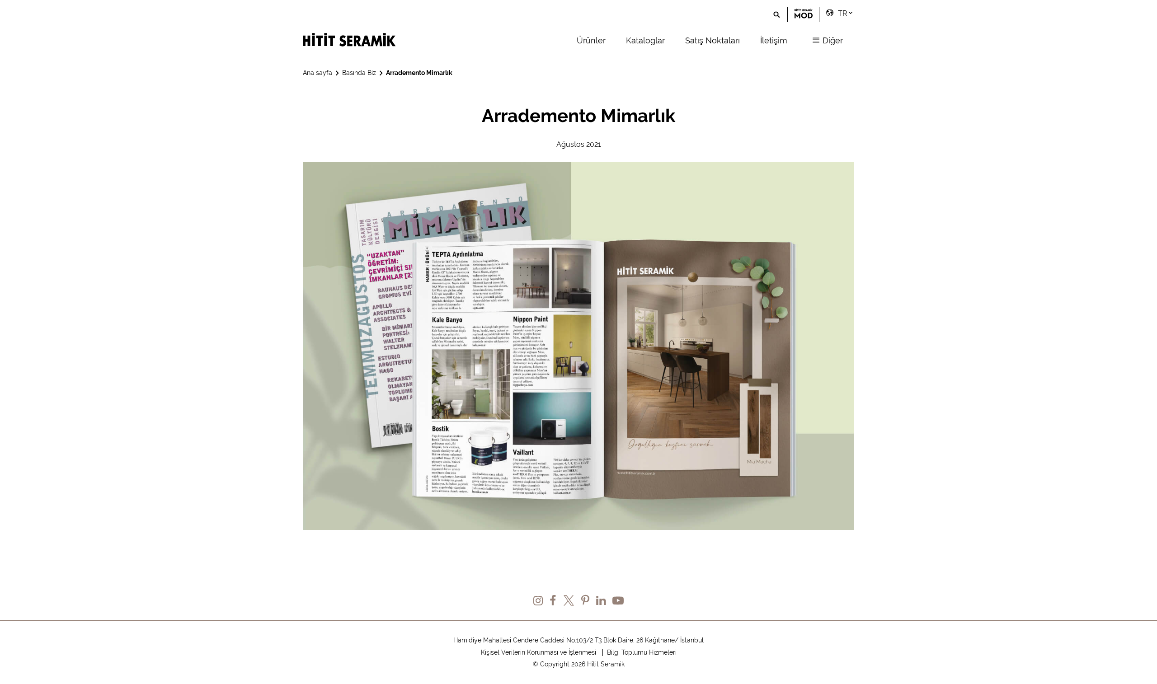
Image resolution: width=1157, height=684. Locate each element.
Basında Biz (359, 72)
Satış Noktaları (712, 40)
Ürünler (591, 40)
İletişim (773, 40)
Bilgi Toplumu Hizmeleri (642, 652)
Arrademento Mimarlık (419, 72)
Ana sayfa (317, 72)
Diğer (831, 40)
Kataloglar (645, 40)
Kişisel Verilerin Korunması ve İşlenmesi (538, 652)
